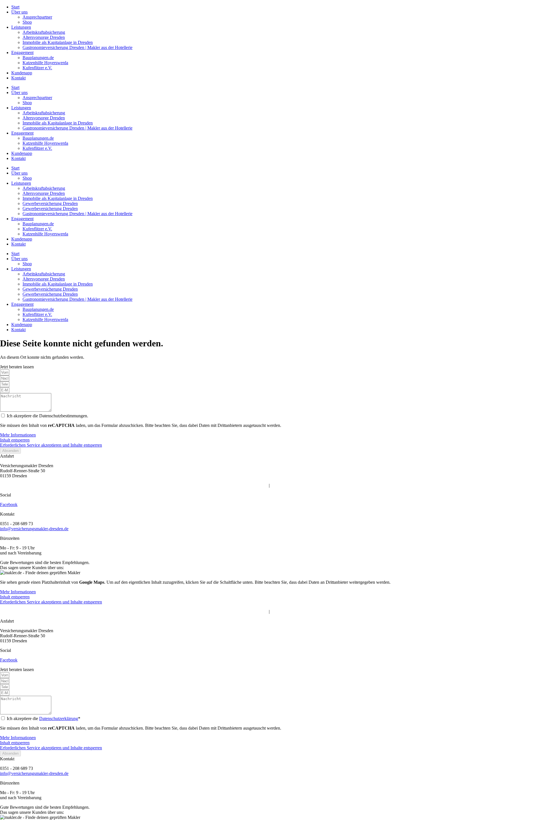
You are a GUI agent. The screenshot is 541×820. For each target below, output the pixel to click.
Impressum (258, 485)
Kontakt (18, 77)
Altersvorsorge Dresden (44, 37)
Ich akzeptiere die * (43, 718)
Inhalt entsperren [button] (15, 440)
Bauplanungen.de (38, 57)
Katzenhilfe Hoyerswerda (45, 62)
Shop (27, 22)
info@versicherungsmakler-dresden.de (34, 528)
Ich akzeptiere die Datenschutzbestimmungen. (47, 415)
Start (15, 7)
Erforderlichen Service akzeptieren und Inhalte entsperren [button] (51, 445)
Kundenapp (21, 72)
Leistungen (21, 27)
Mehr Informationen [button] (18, 435)
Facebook (8, 504)
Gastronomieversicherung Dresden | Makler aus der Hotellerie (77, 47)
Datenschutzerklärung (58, 718)
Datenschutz (282, 485)
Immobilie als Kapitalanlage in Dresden (58, 42)
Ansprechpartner (37, 17)
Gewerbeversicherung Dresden (50, 203)
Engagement (22, 52)
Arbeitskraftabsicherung (44, 32)
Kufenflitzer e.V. (37, 67)
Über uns (19, 12)
